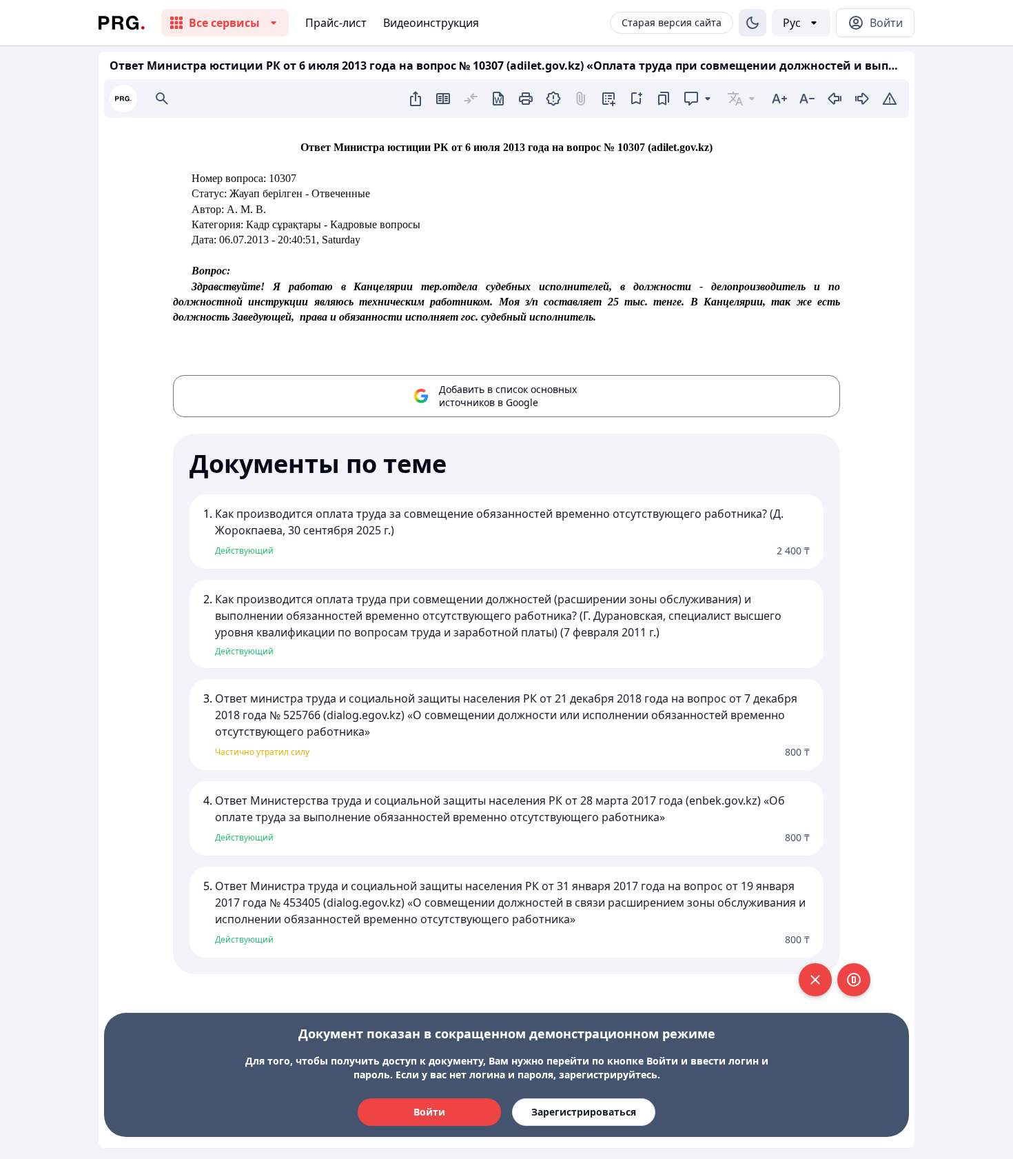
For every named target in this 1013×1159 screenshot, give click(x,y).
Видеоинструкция (431, 22)
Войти (429, 1111)
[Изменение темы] (752, 23)
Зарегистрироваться (583, 1111)
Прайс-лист (336, 22)
